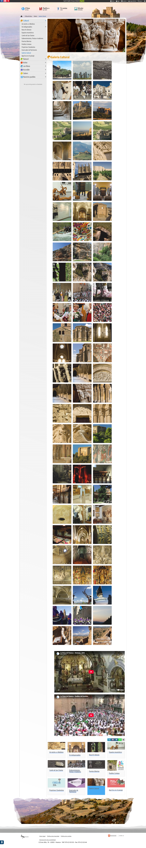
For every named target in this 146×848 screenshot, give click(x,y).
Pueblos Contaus (26, 44)
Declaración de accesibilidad (47, 840)
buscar (140, 1)
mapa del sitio (133, 1)
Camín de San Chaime (28, 35)
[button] (109, 740)
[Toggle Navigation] (45, 20)
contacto (124, 1)
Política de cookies (66, 836)
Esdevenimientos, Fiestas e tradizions (32, 38)
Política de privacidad (53, 836)
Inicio (113, 1)
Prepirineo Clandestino (28, 47)
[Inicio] (21, 16)
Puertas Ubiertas (26, 41)
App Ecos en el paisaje (28, 56)
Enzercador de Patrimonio (29, 50)
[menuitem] (33, 38)
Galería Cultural (26, 53)
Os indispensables (27, 27)
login (118, 1)
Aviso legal (42, 836)
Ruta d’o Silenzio (26, 29)
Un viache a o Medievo (28, 24)
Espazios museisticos (28, 32)
